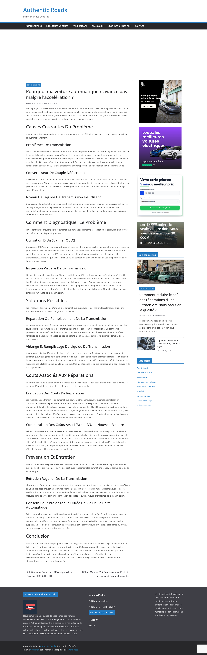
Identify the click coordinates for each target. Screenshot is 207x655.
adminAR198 (160, 315)
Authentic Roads (45, 10)
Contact (139, 26)
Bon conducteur (33, 85)
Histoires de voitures (146, 382)
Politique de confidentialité (102, 607)
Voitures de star (144, 405)
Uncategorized (144, 396)
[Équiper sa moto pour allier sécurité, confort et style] (146, 345)
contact (174, 615)
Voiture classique (145, 400)
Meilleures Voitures (57, 26)
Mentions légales (97, 595)
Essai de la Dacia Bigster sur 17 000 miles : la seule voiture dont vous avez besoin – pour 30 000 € (159, 229)
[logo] (30, 601)
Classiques (98, 26)
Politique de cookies (98, 601)
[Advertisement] (103, 50)
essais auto (142, 377)
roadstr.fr (93, 619)
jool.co (92, 625)
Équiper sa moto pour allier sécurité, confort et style (169, 343)
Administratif (80, 26)
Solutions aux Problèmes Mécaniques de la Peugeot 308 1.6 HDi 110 (49, 574)
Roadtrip (141, 391)
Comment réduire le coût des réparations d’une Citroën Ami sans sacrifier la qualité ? (160, 302)
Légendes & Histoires (119, 26)
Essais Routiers (33, 26)
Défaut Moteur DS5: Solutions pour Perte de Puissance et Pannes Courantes (105, 574)
